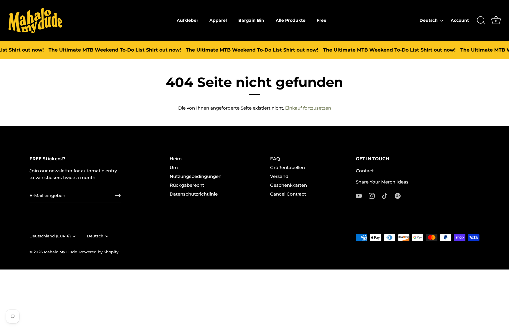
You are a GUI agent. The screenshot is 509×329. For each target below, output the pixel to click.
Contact (365, 170)
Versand (279, 176)
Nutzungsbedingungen (196, 176)
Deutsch (428, 20)
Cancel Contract (288, 194)
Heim (176, 158)
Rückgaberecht (187, 185)
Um (174, 167)
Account (460, 20)
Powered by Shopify (98, 252)
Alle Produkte (290, 20)
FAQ (275, 158)
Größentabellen (287, 167)
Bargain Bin (251, 20)
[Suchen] (481, 20)
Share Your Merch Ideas (382, 182)
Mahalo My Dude (60, 252)
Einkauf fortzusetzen (308, 108)
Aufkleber (187, 20)
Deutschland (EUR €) (50, 236)
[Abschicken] (118, 196)
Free (321, 20)
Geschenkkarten (288, 185)
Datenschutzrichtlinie (194, 194)
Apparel (218, 20)
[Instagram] (372, 195)
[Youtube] (359, 195)
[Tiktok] (385, 195)
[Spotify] (398, 195)
